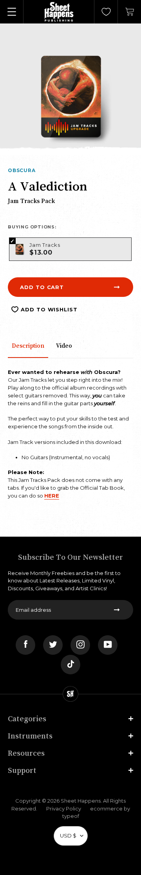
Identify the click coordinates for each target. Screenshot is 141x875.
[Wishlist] (106, 11)
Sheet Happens (81, 801)
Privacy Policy (63, 808)
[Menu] (12, 11)
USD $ (68, 835)
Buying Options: (32, 227)
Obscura (22, 170)
